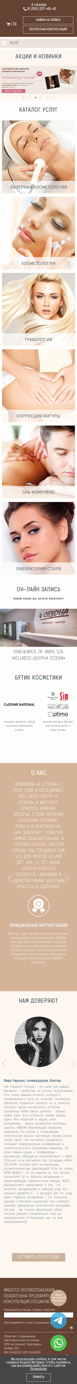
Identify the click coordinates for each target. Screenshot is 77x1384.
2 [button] (29, 97)
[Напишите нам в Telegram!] (58, 1320)
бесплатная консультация (48, 29)
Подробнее (38, 1369)
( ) (13, 24)
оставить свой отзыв (38, 1257)
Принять (38, 1377)
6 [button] (54, 97)
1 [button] (23, 97)
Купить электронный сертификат (58, 1298)
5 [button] (48, 97)
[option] (38, 80)
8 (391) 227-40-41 (42, 9)
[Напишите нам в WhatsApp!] (58, 1343)
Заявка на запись (48, 20)
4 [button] (42, 97)
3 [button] (35, 97)
